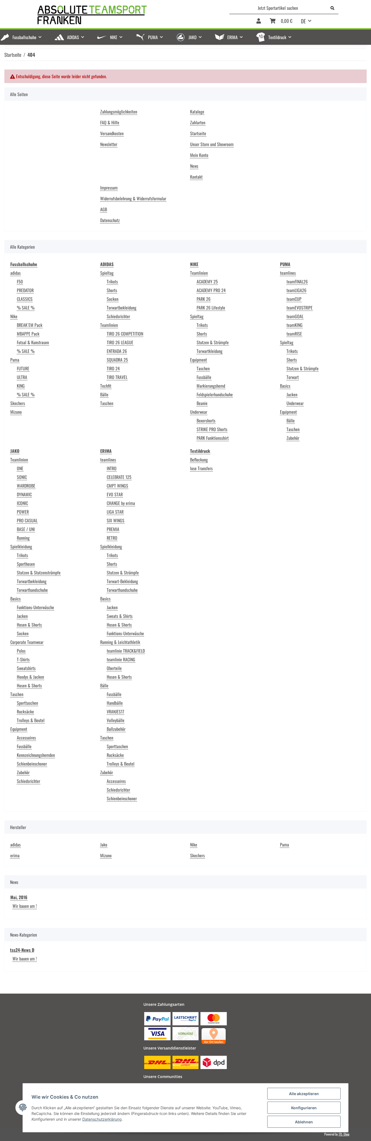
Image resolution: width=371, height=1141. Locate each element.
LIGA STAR (115, 511)
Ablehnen (304, 1122)
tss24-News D (22, 950)
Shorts (112, 290)
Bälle (104, 394)
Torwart (293, 377)
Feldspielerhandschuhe (215, 394)
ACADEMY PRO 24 (211, 290)
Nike (13, 316)
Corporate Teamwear (26, 642)
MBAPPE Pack (28, 333)
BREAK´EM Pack (29, 325)
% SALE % (25, 307)
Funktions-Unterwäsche (35, 607)
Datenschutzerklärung (102, 1119)
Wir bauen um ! (24, 906)
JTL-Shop (344, 1134)
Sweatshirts (26, 668)
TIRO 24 (113, 368)
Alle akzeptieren (304, 1093)
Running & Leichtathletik (120, 642)
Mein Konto (199, 155)
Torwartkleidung (209, 351)
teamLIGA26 (296, 290)
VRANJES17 (115, 711)
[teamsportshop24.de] (120, 15)
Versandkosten (112, 133)
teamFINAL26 (297, 281)
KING (21, 386)
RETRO (112, 538)
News (194, 166)
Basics (285, 386)
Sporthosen (26, 564)
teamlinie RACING (121, 659)
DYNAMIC (24, 494)
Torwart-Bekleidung (122, 581)
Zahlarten (197, 122)
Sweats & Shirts (120, 616)
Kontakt (196, 176)
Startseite (198, 133)
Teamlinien (109, 325)
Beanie (202, 403)
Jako (103, 844)
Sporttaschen (27, 703)
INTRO (112, 468)
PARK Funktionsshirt (213, 438)
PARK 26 (203, 299)
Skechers (17, 403)
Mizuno (16, 412)
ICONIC (22, 503)
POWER (23, 511)
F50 (20, 281)
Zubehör (293, 438)
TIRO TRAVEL (117, 377)
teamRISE (294, 333)
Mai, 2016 (18, 897)
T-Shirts (23, 659)
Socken (112, 299)
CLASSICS (25, 299)
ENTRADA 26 (117, 351)
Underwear (198, 412)
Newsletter (108, 144)
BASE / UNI (26, 529)
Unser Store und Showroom (212, 144)
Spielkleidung (21, 546)
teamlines (288, 273)
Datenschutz (110, 220)
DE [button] (303, 21)
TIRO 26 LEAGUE (120, 342)
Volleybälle (115, 720)
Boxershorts (206, 420)
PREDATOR (25, 290)
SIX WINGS (115, 520)
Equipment (198, 359)
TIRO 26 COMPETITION (125, 333)
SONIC (22, 477)
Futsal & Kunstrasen (33, 342)
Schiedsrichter (118, 316)
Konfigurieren (304, 1107)
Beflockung (199, 459)
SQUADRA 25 (117, 359)
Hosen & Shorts (29, 624)
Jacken (292, 394)
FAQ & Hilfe (109, 122)
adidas (15, 273)
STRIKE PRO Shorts (212, 429)
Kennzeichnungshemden (36, 755)
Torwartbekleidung (121, 307)
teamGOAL (295, 316)
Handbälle (115, 703)
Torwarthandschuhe (32, 590)
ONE (20, 468)
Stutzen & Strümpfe (213, 342)
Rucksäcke (25, 711)
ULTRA (22, 377)
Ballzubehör (116, 729)
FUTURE (23, 368)
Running (23, 538)
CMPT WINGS (117, 485)
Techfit (105, 386)
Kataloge (197, 111)
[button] (258, 21)
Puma (14, 359)
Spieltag (107, 273)
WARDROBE (26, 485)
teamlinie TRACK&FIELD (126, 650)
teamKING (295, 325)
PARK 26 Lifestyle (211, 307)
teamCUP (294, 299)
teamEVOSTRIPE (300, 307)
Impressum (109, 187)
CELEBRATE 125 (119, 477)
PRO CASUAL (27, 520)
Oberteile (114, 668)
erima (15, 855)
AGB (103, 209)
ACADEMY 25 (207, 281)
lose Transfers (201, 468)
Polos (21, 650)
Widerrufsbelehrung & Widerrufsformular (133, 198)
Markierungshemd (211, 386)
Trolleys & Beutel (31, 720)
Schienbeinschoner (32, 763)
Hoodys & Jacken (30, 677)
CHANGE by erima (121, 503)
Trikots (112, 281)
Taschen (106, 403)
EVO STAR (115, 494)
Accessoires (26, 737)
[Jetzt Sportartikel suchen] (332, 8)
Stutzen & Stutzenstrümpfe (39, 572)
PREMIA (113, 529)
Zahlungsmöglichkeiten (118, 111)
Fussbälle (204, 377)
